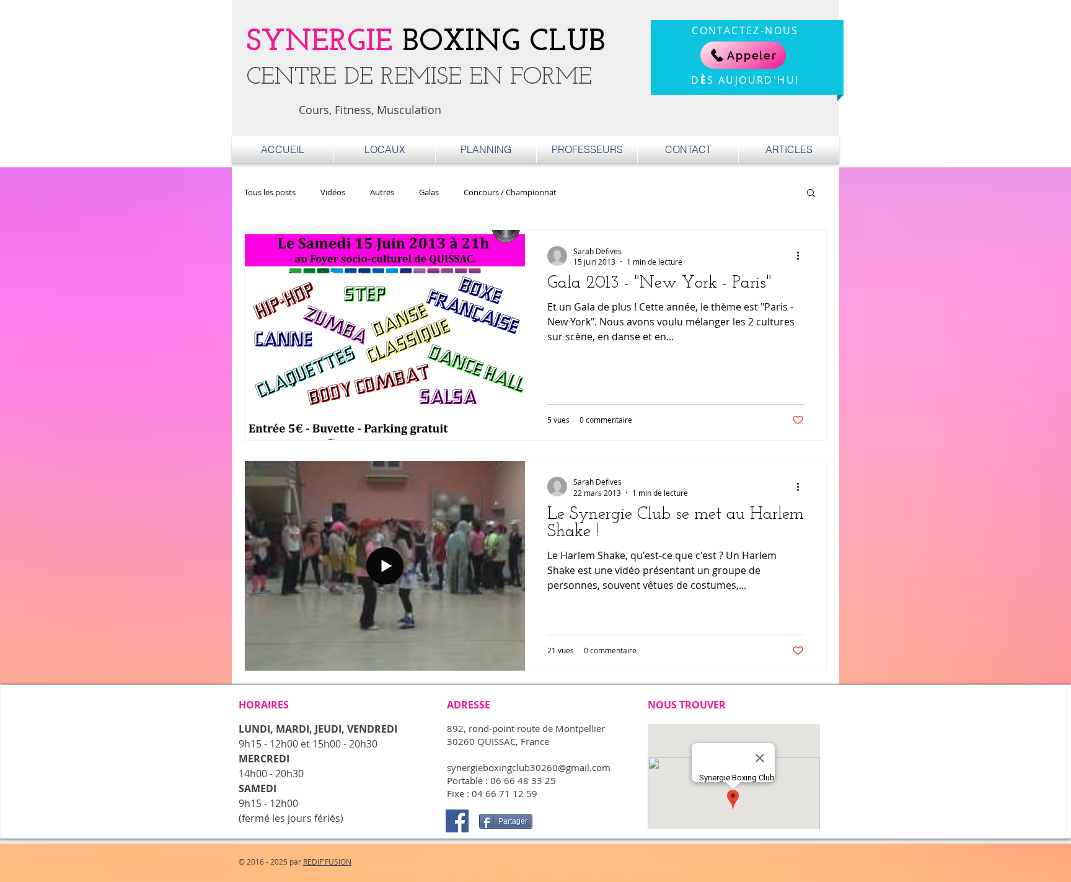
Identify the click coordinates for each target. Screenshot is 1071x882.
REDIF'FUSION (327, 862)
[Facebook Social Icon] (457, 820)
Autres (382, 192)
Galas (429, 192)
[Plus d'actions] (802, 256)
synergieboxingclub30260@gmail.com (528, 767)
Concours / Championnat (510, 192)
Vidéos (332, 192)
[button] (811, 193)
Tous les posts (270, 192)
